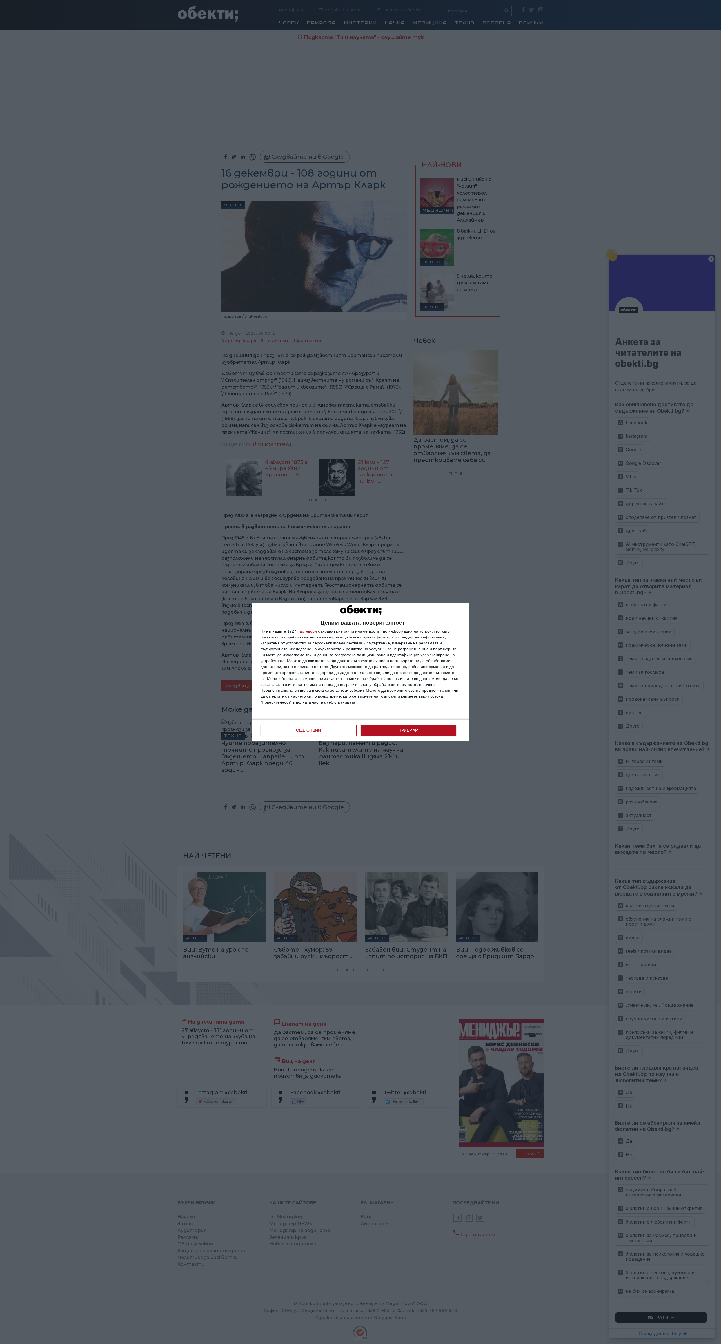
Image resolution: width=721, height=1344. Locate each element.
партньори (307, 631)
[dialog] (360, 672)
